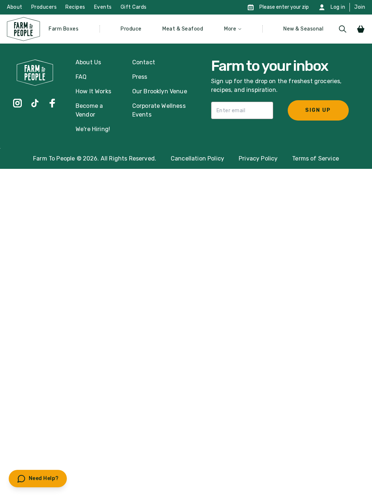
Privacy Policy (258, 158)
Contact (143, 62)
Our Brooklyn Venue (159, 91)
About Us (88, 62)
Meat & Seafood (182, 29)
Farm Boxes (63, 29)
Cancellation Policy (197, 158)
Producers (44, 7)
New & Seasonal (303, 29)
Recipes (75, 7)
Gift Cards (134, 7)
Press (139, 76)
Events (103, 7)
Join (359, 7)
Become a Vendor (89, 110)
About (15, 7)
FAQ (81, 76)
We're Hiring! (93, 129)
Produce (131, 29)
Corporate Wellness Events (159, 110)
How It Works (93, 91)
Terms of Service (315, 158)
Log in (338, 7)
